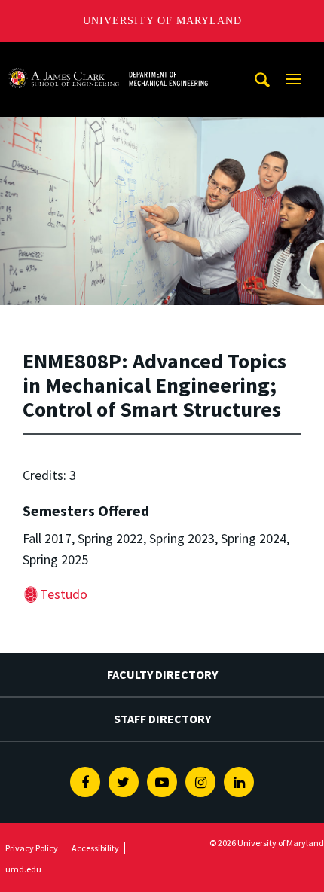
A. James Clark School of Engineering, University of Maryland (108, 56)
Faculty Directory (162, 674)
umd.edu (23, 869)
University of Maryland (162, 20)
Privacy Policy (31, 848)
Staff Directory (162, 718)
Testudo (63, 594)
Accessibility (95, 848)
